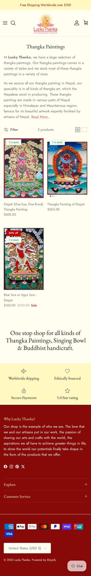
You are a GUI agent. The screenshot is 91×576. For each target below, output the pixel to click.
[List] (84, 129)
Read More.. (40, 116)
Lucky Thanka (22, 560)
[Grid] (77, 129)
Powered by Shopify (44, 560)
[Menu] (5, 23)
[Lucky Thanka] (45, 23)
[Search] (15, 23)
